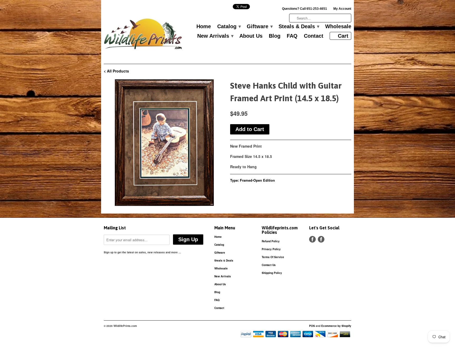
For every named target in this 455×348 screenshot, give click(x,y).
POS (312, 326)
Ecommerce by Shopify (336, 326)
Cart (343, 36)
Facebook (312, 239)
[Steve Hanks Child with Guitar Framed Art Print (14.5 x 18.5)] (164, 142)
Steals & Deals (299, 26)
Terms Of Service (273, 257)
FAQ (292, 36)
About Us (251, 36)
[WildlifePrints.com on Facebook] (321, 239)
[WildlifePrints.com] (143, 35)
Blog (274, 36)
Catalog (228, 26)
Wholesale (338, 26)
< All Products (116, 71)
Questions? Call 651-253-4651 (304, 9)
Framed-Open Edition (257, 180)
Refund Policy (271, 241)
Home (203, 26)
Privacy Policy (271, 249)
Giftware (259, 26)
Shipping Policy (272, 273)
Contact (313, 36)
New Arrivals (215, 36)
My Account (342, 9)
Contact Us (269, 265)
